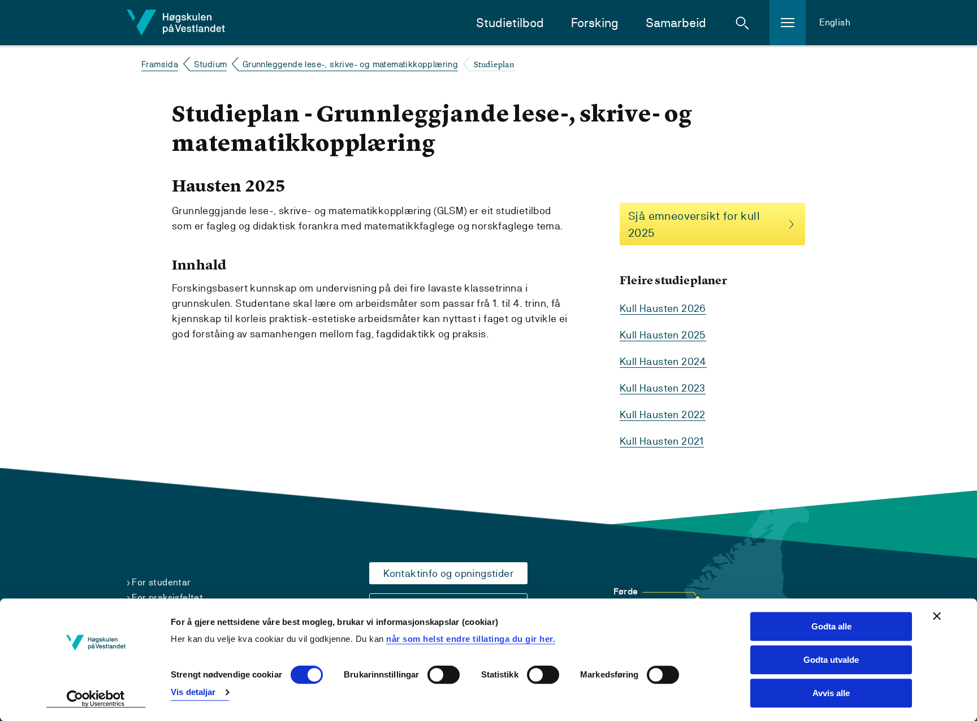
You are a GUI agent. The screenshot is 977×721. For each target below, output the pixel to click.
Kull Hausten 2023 (663, 388)
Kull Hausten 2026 (663, 308)
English (834, 22)
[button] (742, 22)
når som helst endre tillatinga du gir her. (470, 639)
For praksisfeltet (167, 597)
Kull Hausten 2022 (663, 414)
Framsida (159, 64)
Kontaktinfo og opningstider (448, 573)
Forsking (595, 23)
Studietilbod (510, 23)
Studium (210, 64)
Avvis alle (831, 693)
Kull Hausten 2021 (662, 441)
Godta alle (831, 626)
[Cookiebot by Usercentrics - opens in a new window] (95, 698)
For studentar (161, 582)
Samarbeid (676, 23)
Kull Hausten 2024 (663, 361)
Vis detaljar (193, 692)
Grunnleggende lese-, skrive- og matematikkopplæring (350, 64)
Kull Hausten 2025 (663, 335)
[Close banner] (937, 616)
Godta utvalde (831, 659)
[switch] (443, 675)
